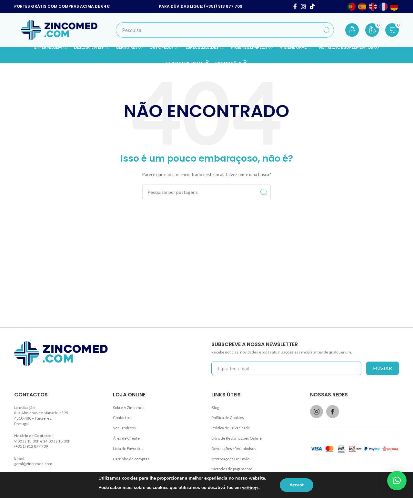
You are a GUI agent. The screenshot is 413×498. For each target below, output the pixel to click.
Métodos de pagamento (231, 468)
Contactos (122, 417)
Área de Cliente (126, 438)
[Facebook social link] (295, 6)
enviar (382, 368)
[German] (394, 7)
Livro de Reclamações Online (236, 438)
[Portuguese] (352, 7)
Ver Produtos (124, 427)
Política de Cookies (227, 417)
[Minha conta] (352, 30)
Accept (296, 485)
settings (250, 488)
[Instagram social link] (303, 6)
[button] (397, 480)
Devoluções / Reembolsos (233, 448)
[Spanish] (362, 7)
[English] (373, 7)
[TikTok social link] (312, 6)
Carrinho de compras (131, 458)
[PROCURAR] (326, 30)
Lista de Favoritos (128, 448)
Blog (215, 407)
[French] (383, 7)
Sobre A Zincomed (129, 407)
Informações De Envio (230, 458)
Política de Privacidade (230, 427)
